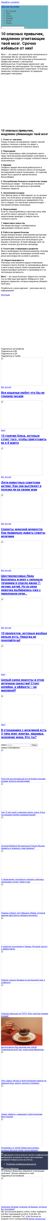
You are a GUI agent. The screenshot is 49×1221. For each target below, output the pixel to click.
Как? (8, 13)
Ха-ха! (9, 20)
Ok (27, 1219)
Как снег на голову (10, 6)
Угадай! (9, 18)
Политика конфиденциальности (21, 1164)
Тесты (9, 16)
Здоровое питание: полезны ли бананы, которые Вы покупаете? (24, 1208)
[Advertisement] (24, 101)
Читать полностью (36, 1219)
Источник (5, 295)
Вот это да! (11, 11)
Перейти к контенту (10, 2)
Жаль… (9, 23)
